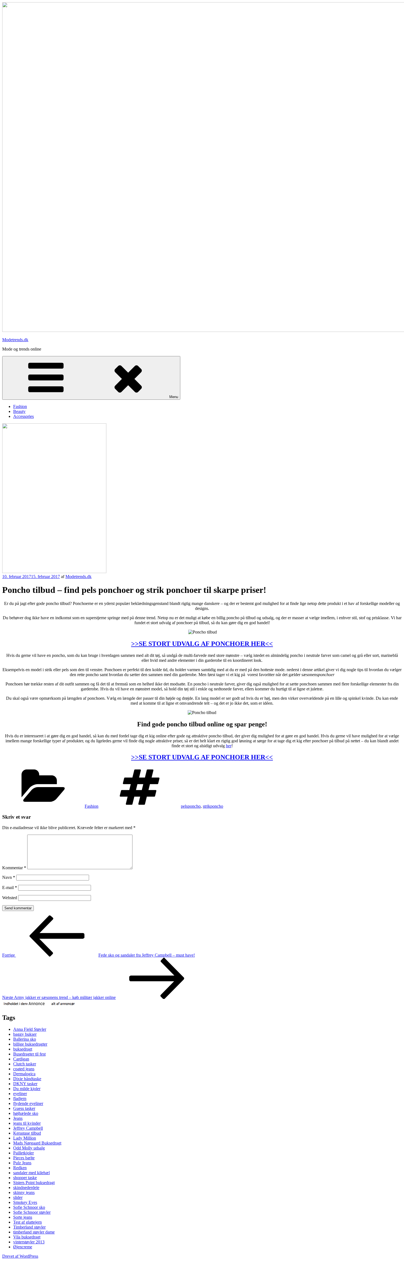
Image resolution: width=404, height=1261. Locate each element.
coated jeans (23, 1068)
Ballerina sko (24, 1039)
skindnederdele (26, 1187)
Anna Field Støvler (29, 1029)
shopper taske (25, 1177)
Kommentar (14, 867)
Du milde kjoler (26, 1088)
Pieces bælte (24, 1158)
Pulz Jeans (22, 1162)
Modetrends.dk (15, 339)
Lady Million (24, 1138)
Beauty (19, 411)
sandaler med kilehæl (31, 1172)
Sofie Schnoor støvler (32, 1212)
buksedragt (22, 1049)
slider (18, 1197)
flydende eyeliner (28, 1103)
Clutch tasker (24, 1064)
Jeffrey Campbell (28, 1128)
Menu (173, 397)
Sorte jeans (22, 1217)
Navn (8, 877)
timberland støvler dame (34, 1232)
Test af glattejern (27, 1222)
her (228, 745)
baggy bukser (25, 1034)
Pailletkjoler (23, 1153)
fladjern (19, 1098)
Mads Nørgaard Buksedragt (37, 1143)
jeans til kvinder (27, 1123)
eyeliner (20, 1093)
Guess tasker (24, 1108)
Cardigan (21, 1059)
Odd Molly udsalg (29, 1148)
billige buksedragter (30, 1044)
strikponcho (213, 806)
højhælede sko (25, 1113)
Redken (20, 1167)
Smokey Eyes (25, 1202)
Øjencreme (22, 1247)
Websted (9, 897)
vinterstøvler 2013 (29, 1242)
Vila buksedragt (26, 1237)
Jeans (18, 1118)
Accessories (23, 416)
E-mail (9, 887)
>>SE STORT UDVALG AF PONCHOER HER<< (202, 643)
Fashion (20, 406)
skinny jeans (24, 1192)
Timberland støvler (29, 1227)
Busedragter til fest (29, 1054)
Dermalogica (24, 1073)
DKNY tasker (25, 1083)
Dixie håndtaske (27, 1078)
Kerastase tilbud (27, 1133)
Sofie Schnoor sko (29, 1207)
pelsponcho (191, 806)
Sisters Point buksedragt (34, 1182)
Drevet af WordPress (20, 1256)
